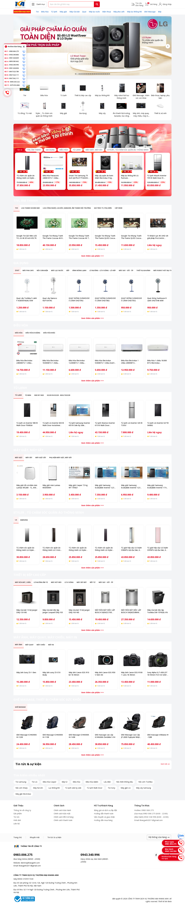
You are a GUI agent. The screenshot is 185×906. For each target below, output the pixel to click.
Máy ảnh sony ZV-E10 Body (51, 673)
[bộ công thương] (24, 899)
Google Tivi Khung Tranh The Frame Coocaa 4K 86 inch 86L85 (53, 238)
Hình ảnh (17, 820)
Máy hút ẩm (38, 788)
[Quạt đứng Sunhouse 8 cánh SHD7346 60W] (158, 285)
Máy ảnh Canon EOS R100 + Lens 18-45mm (131, 673)
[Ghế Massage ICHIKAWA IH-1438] (79, 722)
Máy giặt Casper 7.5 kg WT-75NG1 (78, 486)
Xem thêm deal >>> (92, 192)
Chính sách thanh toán (63, 820)
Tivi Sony (111, 788)
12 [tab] (99, 74)
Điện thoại (106, 11)
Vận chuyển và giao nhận (104, 817)
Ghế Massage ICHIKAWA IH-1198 (53, 736)
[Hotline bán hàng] (7, 92)
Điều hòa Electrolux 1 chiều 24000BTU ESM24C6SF (130, 362)
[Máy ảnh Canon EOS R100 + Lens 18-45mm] (131, 659)
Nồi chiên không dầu (124, 782)
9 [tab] (93, 74)
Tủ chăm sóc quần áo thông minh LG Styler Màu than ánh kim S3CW (105, 550)
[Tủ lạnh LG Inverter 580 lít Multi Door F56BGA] (27, 410)
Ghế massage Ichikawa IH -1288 (157, 736)
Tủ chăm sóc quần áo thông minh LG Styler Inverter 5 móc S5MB (25, 550)
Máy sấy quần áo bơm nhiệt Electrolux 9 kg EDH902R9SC (104, 178)
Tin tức (16, 817)
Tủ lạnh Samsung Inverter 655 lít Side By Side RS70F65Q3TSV (79, 425)
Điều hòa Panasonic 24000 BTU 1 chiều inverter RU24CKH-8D (51, 178)
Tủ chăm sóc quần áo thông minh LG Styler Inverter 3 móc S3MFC (78, 550)
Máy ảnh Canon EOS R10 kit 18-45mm (79, 673)
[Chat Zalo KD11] (24, 85)
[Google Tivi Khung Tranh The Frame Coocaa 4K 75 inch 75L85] (79, 223)
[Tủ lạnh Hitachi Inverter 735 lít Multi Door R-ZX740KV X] (157, 162)
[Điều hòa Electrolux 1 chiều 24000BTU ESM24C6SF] (131, 347)
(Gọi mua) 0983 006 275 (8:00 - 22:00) (151, 813)
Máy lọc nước (94, 11)
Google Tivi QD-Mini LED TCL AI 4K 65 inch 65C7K (26, 237)
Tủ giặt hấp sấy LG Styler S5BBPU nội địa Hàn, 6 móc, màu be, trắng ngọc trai (131, 551)
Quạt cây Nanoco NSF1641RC (50, 299)
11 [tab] (97, 74)
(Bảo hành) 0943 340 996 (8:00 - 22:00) (151, 817)
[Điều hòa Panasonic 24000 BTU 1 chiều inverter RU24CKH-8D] (53, 162)
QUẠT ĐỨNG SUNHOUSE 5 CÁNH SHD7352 (131, 299)
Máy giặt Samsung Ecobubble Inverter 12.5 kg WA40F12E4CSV (104, 487)
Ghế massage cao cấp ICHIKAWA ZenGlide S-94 (105, 736)
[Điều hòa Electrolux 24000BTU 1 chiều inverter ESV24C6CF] (27, 347)
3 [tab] (82, 74)
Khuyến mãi (34, 837)
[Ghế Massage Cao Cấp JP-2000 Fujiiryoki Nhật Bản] (131, 722)
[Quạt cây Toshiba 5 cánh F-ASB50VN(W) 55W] (27, 285)
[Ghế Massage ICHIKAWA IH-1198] (53, 722)
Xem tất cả (165, 764)
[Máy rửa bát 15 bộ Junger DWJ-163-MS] (79, 597)
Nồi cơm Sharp (21, 788)
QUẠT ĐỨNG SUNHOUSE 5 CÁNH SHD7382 (105, 299)
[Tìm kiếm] (97, 4)
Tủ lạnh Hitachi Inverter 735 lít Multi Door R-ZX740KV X (156, 178)
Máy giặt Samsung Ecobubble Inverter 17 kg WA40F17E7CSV (157, 487)
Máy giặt (63, 11)
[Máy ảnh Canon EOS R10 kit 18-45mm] (79, 659)
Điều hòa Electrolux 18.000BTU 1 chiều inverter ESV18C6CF (51, 362)
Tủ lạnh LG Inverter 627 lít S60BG (158, 424)
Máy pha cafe (118, 11)
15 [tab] (104, 74)
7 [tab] (89, 74)
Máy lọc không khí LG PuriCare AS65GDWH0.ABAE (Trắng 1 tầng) (129, 179)
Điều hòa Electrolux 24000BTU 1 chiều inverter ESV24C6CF (24, 362)
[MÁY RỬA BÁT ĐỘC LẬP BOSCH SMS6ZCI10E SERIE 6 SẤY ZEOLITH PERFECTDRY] (105, 597)
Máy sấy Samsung (143, 788)
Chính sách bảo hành (62, 810)
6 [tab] (87, 74)
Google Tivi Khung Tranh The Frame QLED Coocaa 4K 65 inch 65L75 (105, 238)
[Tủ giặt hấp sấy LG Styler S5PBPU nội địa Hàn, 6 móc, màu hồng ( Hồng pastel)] (158, 535)
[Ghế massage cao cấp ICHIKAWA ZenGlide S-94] (105, 722)
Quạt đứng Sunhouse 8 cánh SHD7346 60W (156, 299)
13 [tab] (101, 74)
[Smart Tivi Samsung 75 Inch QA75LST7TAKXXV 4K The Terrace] (79, 162)
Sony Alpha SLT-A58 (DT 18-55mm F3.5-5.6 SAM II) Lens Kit (158, 674)
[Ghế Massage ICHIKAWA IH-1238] (27, 722)
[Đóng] (23, 46)
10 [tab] (95, 74)
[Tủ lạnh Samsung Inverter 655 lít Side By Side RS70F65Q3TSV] (79, 410)
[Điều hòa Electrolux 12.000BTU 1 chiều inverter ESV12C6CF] (79, 347)
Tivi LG (34, 782)
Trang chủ (17, 837)
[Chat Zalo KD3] (24, 58)
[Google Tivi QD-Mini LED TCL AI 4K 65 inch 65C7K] (27, 223)
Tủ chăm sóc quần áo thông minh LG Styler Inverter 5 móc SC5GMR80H (25, 179)
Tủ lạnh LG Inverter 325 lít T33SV (131, 424)
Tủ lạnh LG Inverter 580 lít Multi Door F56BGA (27, 424)
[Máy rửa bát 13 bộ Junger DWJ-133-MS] (27, 597)
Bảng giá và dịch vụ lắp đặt (105, 810)
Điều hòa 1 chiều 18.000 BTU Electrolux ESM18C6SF (157, 362)
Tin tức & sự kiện (54, 837)
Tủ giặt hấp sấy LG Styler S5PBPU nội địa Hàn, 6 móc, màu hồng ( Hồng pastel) (157, 551)
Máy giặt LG (126, 788)
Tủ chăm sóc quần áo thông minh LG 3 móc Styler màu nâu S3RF (52, 550)
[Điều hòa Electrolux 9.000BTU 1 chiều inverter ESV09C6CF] (105, 347)
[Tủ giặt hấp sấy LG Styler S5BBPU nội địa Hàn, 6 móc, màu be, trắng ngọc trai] (131, 535)
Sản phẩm (17, 813)
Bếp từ (64, 782)
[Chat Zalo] (181, 836)
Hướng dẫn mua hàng (103, 820)
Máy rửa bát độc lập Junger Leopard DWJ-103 (53, 611)
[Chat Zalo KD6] (24, 68)
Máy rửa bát (74, 11)
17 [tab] (108, 74)
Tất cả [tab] (19, 150)
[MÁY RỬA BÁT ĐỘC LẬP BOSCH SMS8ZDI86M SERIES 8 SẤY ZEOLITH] (131, 597)
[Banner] (92, 46)
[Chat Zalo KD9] (24, 78)
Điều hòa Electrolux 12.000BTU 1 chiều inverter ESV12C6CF (77, 362)
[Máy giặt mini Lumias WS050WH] (53, 472)
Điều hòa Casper (49, 782)
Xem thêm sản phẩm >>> (92, 256)
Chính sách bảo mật (62, 813)
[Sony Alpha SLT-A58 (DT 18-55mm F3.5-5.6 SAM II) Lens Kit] (158, 659)
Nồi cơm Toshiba (145, 782)
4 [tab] (84, 74)
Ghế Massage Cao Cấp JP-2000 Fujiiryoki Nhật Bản (130, 737)
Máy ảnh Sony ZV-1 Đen (26, 672)
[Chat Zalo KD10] (24, 81)
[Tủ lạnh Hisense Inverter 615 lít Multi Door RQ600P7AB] (105, 410)
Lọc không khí (54, 788)
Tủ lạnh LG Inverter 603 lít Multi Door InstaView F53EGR (53, 425)
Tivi (37, 11)
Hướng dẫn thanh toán (103, 813)
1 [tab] (77, 74)
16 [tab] (106, 74)
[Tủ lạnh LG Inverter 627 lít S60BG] (158, 410)
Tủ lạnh (54, 11)
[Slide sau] (167, 46)
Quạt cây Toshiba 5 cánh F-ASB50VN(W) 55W (26, 299)
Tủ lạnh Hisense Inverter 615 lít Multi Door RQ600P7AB (105, 425)
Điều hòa (44, 11)
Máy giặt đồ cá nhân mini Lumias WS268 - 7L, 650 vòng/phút (26, 487)
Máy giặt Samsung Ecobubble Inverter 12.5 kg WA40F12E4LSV (130, 487)
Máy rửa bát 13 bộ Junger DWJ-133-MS (26, 611)
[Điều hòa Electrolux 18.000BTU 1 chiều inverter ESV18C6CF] (53, 347)
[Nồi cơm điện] (22, 12)
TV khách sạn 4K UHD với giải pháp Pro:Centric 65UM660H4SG (157, 238)
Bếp (159, 11)
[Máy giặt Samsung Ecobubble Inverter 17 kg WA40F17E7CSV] (158, 472)
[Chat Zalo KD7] (24, 71)
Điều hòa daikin (92, 782)
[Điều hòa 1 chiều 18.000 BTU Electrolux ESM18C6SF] (158, 347)
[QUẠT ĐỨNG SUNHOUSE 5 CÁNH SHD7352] (131, 285)
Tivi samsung (20, 782)
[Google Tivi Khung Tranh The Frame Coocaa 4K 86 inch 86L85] (53, 223)
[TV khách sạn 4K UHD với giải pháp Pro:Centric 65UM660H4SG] (158, 223)
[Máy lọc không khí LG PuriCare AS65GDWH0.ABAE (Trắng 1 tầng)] (131, 162)
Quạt (84, 11)
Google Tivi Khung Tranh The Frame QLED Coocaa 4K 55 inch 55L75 (131, 238)
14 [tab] (102, 74)
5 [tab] (85, 74)
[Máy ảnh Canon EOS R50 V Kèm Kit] (105, 659)
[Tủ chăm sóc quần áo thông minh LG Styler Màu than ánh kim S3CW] (105, 535)
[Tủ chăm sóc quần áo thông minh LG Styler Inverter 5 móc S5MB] (27, 535)
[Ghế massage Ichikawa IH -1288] (158, 722)
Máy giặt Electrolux (23, 794)
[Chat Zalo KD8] (24, 75)
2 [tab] (80, 74)
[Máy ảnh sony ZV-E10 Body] (53, 659)
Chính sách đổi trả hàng (63, 817)
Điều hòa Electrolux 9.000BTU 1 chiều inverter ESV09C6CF (105, 362)
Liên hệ (16, 823)
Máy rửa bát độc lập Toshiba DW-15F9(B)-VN (157, 611)
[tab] (34, 150)
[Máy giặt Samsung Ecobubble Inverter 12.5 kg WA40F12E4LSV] (131, 472)
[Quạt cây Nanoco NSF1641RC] (53, 285)
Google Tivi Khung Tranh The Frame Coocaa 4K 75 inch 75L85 (79, 238)
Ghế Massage (150, 11)
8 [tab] (91, 74)
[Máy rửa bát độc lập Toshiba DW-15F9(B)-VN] (158, 597)
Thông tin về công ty (22, 810)
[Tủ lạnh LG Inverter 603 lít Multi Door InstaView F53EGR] (53, 410)
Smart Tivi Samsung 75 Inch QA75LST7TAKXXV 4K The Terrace (78, 178)
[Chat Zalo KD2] (24, 54)
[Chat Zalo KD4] (24, 61)
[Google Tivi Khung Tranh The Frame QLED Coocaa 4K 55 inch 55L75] (131, 223)
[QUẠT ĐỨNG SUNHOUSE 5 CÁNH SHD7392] (79, 285)
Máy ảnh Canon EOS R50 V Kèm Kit (105, 673)
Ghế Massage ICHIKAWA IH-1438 (79, 736)
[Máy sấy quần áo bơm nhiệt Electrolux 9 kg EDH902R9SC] (105, 162)
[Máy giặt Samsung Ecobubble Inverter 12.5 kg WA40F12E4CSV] (105, 472)
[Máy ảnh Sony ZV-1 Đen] (27, 659)
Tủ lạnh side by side (73, 788)
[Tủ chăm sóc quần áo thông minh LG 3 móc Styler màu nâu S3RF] (53, 535)
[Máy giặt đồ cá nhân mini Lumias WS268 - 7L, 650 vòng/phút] (27, 472)
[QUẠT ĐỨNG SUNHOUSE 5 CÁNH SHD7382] (105, 285)
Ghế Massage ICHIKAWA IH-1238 (26, 736)
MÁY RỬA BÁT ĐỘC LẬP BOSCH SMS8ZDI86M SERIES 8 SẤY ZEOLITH (131, 612)
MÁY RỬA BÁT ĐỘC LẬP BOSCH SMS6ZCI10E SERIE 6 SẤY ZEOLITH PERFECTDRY (105, 613)
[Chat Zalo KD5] (24, 64)
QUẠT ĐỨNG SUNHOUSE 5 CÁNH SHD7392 (79, 299)
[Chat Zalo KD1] (24, 51)
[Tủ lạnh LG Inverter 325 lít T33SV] (131, 410)
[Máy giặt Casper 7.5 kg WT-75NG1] (79, 472)
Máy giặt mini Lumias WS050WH (51, 486)
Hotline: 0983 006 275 (144, 810)
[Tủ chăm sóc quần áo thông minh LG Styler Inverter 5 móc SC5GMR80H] (27, 162)
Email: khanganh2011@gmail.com (148, 820)
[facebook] (156, 855)
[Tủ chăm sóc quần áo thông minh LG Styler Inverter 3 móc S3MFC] (79, 535)
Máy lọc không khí (134, 11)
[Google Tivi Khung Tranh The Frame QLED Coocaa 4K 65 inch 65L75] (105, 223)
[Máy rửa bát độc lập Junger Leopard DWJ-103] (53, 597)
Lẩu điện (107, 782)
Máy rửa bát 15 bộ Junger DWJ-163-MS (79, 611)
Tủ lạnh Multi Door (94, 788)
